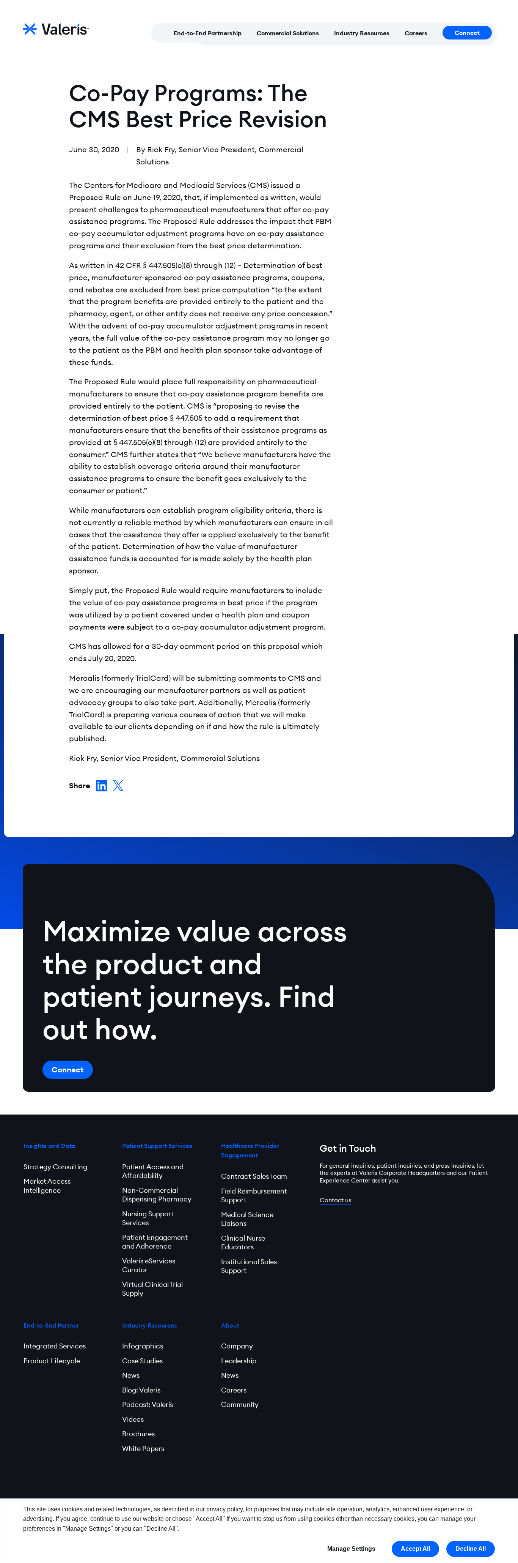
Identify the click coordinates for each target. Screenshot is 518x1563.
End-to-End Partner (51, 1325)
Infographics (142, 1346)
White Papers (143, 1448)
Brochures (138, 1433)
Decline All (470, 1549)
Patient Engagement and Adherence (155, 1242)
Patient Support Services (157, 1145)
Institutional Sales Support (249, 1266)
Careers (416, 33)
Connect (467, 32)
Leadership (238, 1360)
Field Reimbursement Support (254, 1196)
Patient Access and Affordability (153, 1171)
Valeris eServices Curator (148, 1265)
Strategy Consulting (55, 1166)
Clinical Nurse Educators (243, 1243)
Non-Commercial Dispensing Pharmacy (157, 1195)
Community (240, 1404)
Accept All (415, 1549)
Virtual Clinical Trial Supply (152, 1289)
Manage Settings (351, 1549)
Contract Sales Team (254, 1176)
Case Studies (142, 1360)
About (230, 1325)
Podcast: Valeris (147, 1404)
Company (237, 1346)
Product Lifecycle (52, 1360)
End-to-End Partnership (208, 33)
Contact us (335, 1200)
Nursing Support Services (148, 1218)
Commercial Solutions (288, 33)
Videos (133, 1419)
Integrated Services (55, 1346)
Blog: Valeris (141, 1390)
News (131, 1375)
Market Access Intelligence (47, 1186)
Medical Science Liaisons (247, 1219)
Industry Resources (361, 33)
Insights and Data (49, 1145)
